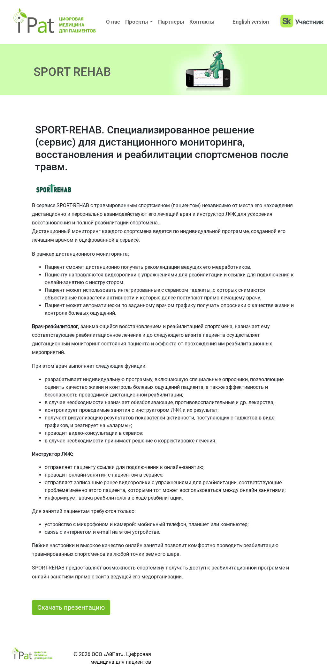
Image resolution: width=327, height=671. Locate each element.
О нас (113, 22)
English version (250, 22)
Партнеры (171, 22)
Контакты (202, 22)
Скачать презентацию (71, 607)
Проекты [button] (136, 22)
